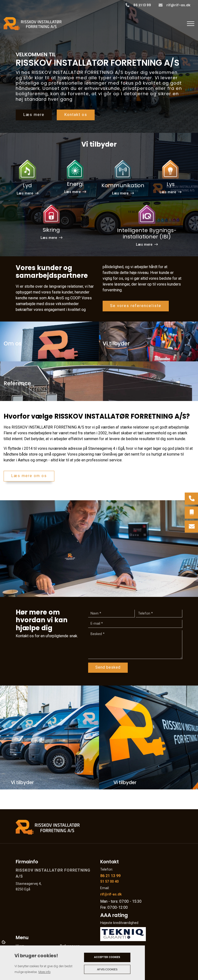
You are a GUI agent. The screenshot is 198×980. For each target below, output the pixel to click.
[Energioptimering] (75, 170)
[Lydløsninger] (27, 170)
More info (44, 972)
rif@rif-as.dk (178, 5)
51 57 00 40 (109, 882)
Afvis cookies (107, 969)
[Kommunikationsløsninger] (123, 170)
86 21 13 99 (142, 5)
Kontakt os (75, 114)
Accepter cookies (107, 957)
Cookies (4, 941)
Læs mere (33, 114)
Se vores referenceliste (135, 305)
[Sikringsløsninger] (51, 215)
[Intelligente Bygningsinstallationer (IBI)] (147, 215)
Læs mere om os (29, 475)
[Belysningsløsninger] (170, 170)
